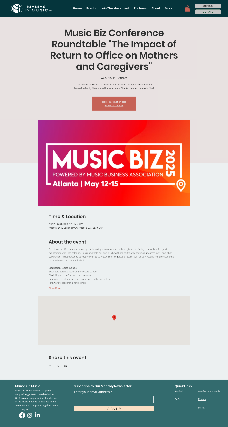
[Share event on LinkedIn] (65, 366)
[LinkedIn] (37, 415)
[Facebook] (22, 415)
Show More (55, 288)
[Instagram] (30, 415)
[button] (91, 8)
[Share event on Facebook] (50, 366)
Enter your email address (92, 391)
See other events (114, 105)
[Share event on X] (57, 366)
